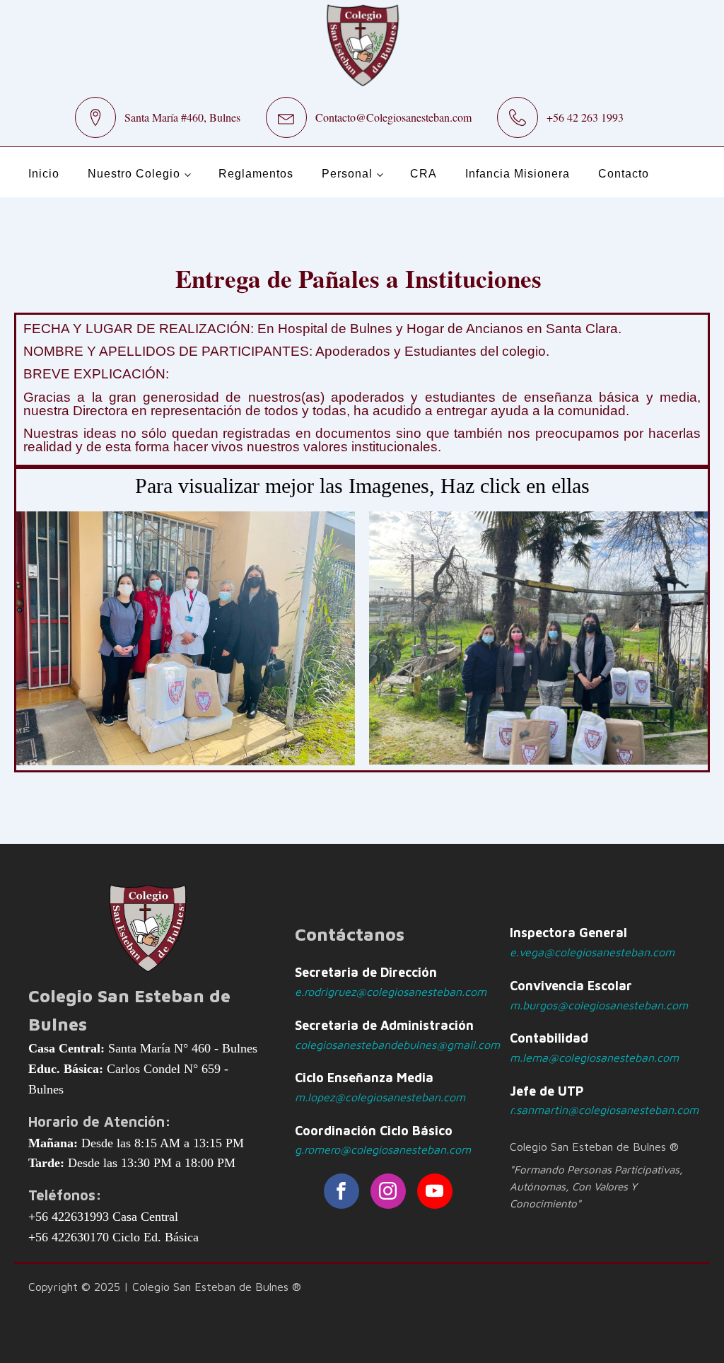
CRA (423, 174)
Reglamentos (255, 174)
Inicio (43, 174)
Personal (347, 174)
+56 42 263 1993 (585, 117)
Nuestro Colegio (134, 174)
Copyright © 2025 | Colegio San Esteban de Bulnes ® (164, 1286)
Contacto (623, 174)
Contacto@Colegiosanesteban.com (393, 117)
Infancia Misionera (517, 174)
